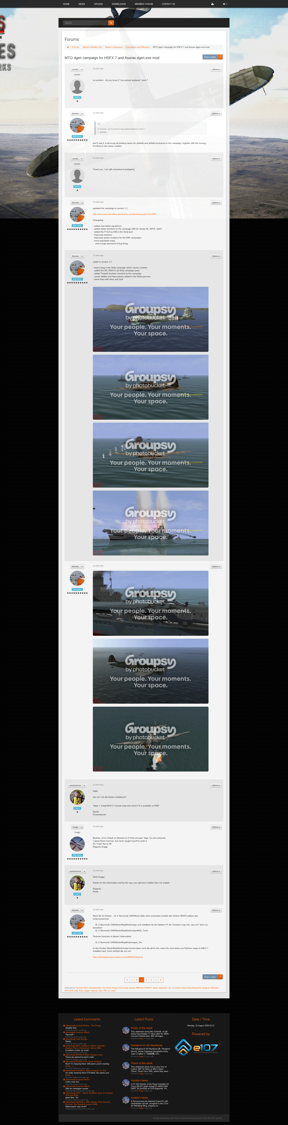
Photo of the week (142, 1028)
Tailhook (94, 991)
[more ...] (69, 1066)
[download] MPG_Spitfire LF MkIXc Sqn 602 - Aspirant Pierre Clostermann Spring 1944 (85, 1047)
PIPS (67, 991)
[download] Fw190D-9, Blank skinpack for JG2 (86, 1070)
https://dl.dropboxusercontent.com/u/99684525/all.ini (118, 957)
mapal (184, 988)
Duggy (75, 827)
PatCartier (214, 988)
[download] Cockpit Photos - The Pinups (83, 1025)
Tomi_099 (102, 991)
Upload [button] (98, 4)
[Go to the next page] (156, 979)
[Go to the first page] (127, 979)
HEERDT (148, 988)
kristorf (178, 988)
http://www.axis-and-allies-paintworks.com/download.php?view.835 (124, 214)
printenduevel (75, 785)
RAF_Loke (74, 991)
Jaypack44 (162, 988)
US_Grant (111, 991)
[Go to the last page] (160, 979)
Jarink (155, 988)
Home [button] (66, 4)
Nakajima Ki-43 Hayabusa (146, 1045)
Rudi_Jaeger (84, 991)
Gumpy (125, 988)
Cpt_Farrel (106, 988)
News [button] (82, 4)
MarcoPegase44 (194, 988)
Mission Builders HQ (92, 47)
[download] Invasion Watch (77, 1032)
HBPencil (139, 988)
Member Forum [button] (144, 4)
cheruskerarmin (95, 988)
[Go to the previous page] (131, 979)
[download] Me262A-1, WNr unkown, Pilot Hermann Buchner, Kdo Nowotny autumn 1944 (87, 1103)
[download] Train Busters (77, 1039)
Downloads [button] (119, 4)
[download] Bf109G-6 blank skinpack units (84, 1055)
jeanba (75, 69)
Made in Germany (113, 47)
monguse (206, 988)
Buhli (86, 988)
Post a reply (210, 57)
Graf (120, 988)
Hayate (132, 988)
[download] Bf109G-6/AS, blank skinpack (84, 1061)
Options (215, 69)
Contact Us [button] (168, 4)
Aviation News (139, 1080)
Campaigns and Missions (138, 47)
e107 (172, 1118)
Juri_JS (171, 988)
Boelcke (75, 114)
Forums (76, 47)
